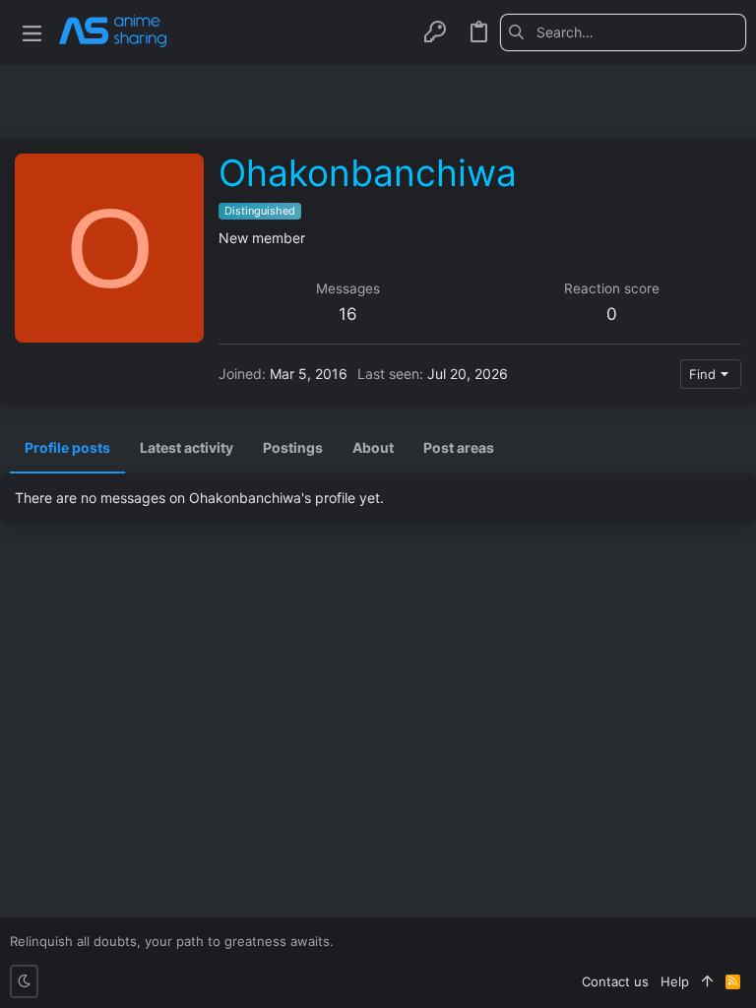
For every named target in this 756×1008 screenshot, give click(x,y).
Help (675, 981)
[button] (32, 32)
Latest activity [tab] (186, 447)
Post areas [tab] (458, 447)
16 (348, 314)
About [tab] (373, 447)
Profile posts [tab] (67, 447)
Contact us (615, 981)
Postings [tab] (293, 447)
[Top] (707, 981)
